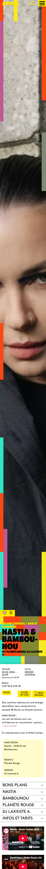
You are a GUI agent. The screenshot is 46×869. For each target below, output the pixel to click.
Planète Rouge (18, 805)
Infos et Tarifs (18, 818)
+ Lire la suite (9, 726)
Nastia (9, 792)
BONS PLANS (15, 785)
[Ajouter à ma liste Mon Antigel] (4, 613)
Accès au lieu (24, 694)
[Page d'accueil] (11, 4)
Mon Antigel (39, 694)
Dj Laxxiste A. (17, 812)
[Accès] (11, 613)
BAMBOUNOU (16, 798)
